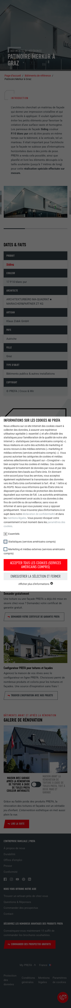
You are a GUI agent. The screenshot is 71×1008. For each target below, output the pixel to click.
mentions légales (16, 518)
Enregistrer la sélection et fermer (35, 576)
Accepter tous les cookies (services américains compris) (35, 565)
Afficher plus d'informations (34, 584)
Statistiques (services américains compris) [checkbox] (32, 541)
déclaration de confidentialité (38, 514)
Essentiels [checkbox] (13, 533)
